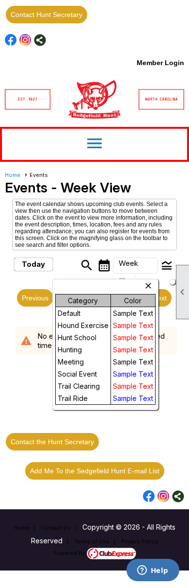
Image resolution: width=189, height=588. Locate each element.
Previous (35, 298)
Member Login (160, 63)
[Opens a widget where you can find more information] (152, 571)
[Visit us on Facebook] (11, 40)
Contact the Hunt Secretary (52, 442)
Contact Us (56, 527)
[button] (135, 266)
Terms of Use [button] (92, 541)
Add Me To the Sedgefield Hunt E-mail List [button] (94, 471)
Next (160, 298)
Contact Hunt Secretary (46, 14)
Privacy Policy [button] (139, 541)
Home (12, 175)
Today (33, 264)
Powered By (70, 553)
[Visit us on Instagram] (25, 40)
